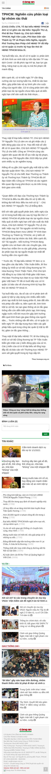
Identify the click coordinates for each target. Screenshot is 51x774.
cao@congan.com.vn (15, 761)
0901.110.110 (24, 768)
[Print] (47, 23)
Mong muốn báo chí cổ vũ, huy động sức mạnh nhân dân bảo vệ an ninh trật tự (35, 481)
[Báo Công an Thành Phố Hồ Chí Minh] (28, 2)
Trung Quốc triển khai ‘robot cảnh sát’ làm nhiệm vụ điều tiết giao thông (34, 692)
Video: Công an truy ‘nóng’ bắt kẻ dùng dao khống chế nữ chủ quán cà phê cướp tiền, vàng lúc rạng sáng (24, 412)
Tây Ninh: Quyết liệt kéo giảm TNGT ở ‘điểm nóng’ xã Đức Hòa (33, 705)
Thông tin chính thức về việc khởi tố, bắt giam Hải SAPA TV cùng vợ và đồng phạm (34, 623)
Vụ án (5, 564)
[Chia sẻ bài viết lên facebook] (43, 23)
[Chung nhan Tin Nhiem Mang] (15, 770)
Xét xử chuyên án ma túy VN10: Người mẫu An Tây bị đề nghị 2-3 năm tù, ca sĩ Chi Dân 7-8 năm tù (34, 611)
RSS (47, 8)
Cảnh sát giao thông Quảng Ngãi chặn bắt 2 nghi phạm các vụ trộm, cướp (34, 636)
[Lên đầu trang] (45, 769)
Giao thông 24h (10, 646)
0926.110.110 (14, 768)
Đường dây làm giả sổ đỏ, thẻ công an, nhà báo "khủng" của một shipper (35, 464)
